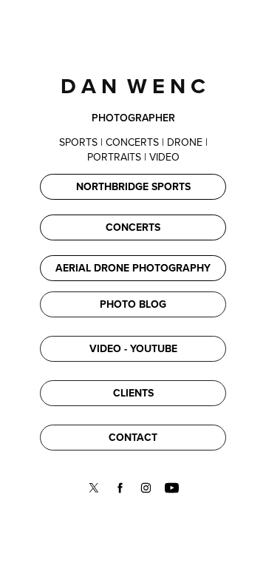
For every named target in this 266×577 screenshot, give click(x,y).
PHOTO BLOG (133, 304)
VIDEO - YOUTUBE (133, 348)
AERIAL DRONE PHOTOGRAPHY (133, 267)
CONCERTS (133, 227)
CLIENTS (133, 392)
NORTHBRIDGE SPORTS (133, 186)
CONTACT (133, 437)
